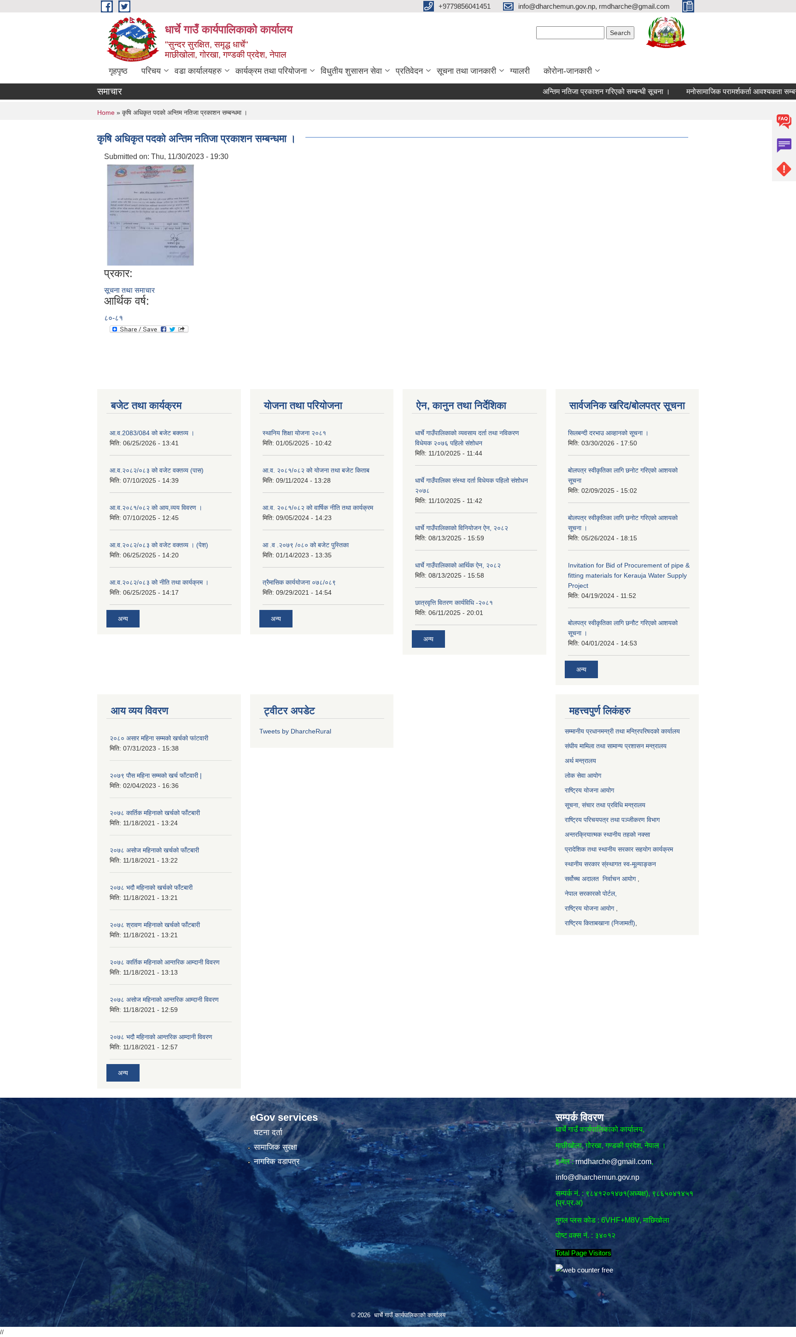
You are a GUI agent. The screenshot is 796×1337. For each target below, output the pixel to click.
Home (106, 112)
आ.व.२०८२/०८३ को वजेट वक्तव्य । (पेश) (159, 545)
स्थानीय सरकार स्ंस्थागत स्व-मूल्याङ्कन (610, 864)
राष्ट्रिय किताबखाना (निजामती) (600, 923)
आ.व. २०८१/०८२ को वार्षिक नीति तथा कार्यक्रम (318, 507)
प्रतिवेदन (409, 71)
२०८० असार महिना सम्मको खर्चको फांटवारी (159, 738)
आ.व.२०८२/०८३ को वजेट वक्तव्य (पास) (157, 470)
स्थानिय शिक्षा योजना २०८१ (294, 433)
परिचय (151, 71)
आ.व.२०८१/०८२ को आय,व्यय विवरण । (156, 507)
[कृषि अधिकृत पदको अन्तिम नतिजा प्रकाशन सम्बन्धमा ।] (150, 214)
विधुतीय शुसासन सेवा (351, 71)
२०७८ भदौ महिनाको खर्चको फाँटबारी (151, 887)
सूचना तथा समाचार (129, 290)
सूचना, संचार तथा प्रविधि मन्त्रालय (605, 805)
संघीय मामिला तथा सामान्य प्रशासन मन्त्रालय (616, 746)
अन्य (123, 618)
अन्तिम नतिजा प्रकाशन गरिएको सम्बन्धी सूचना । (580, 91)
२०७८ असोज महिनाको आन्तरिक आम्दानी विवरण (164, 999)
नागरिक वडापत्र (276, 1161)
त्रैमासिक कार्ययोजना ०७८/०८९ (299, 582)
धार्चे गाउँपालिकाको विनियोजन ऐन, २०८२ (461, 528)
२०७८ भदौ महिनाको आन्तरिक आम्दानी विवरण (161, 1037)
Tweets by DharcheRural (295, 731)
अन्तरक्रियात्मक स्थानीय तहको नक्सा (608, 834)
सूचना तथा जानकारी (466, 71)
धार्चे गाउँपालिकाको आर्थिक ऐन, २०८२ (458, 565)
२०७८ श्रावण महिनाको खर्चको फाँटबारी (155, 925)
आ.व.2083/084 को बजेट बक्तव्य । (152, 433)
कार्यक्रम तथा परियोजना (271, 71)
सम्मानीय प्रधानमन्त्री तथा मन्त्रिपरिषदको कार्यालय (623, 731)
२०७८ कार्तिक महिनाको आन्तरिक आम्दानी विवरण (165, 962)
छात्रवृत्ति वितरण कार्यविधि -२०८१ (454, 602)
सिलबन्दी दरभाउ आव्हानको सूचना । (608, 433)
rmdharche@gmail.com (613, 1161)
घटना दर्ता (268, 1132)
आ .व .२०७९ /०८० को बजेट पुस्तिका (306, 545)
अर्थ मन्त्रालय (581, 760)
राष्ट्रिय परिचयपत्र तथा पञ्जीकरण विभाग (612, 819)
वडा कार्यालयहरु (198, 71)
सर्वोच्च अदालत (582, 878)
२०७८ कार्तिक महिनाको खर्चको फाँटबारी (155, 812)
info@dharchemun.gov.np (597, 1177)
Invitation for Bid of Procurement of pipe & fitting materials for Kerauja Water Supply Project (629, 575)
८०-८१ (113, 318)
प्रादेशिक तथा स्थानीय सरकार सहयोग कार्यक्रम (619, 849)
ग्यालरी (520, 71)
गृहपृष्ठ (118, 71)
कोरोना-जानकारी (568, 71)
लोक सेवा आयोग (583, 775)
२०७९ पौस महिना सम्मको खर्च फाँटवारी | (156, 775)
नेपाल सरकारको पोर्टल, (591, 893)
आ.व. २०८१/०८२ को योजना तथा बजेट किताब (316, 470)
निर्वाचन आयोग (619, 878)
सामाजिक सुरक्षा (275, 1147)
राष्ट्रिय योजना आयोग (590, 790)
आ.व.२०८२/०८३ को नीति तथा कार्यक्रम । (159, 582)
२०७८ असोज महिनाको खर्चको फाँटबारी (154, 850)
